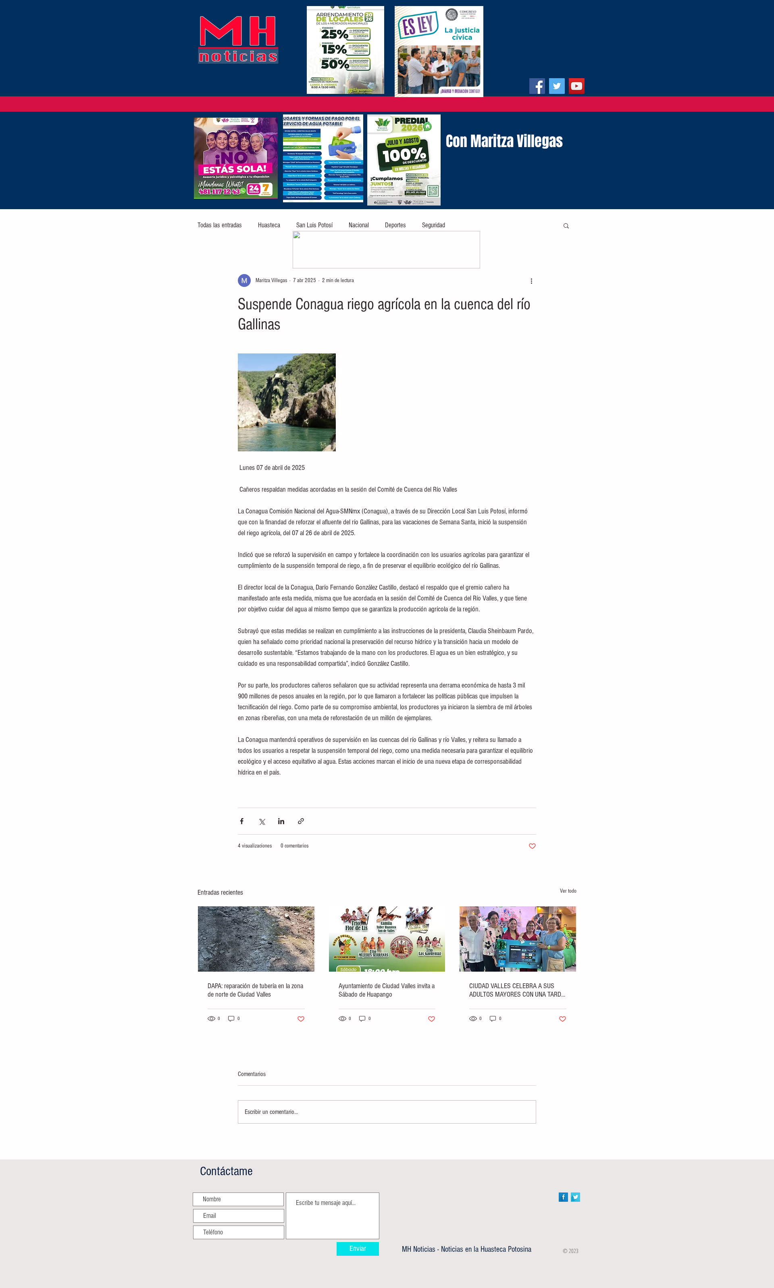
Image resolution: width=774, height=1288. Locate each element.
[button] (566, 225)
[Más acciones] (531, 280)
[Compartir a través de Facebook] (242, 821)
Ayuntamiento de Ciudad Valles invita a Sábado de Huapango (387, 990)
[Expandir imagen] (287, 402)
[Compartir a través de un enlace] (301, 821)
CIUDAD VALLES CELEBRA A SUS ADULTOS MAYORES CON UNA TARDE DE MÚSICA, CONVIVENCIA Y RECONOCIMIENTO (516, 990)
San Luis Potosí (314, 225)
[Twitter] (557, 86)
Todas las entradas (220, 225)
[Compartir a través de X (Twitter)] (261, 821)
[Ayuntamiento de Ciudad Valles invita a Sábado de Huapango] (387, 939)
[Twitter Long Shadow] (575, 1197)
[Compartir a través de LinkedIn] (281, 821)
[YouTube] (577, 86)
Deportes (395, 225)
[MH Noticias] (537, 86)
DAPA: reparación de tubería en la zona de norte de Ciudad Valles (255, 990)
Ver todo (568, 891)
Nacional (359, 225)
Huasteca (269, 225)
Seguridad (433, 225)
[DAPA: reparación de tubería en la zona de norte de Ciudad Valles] (256, 939)
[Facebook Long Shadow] (563, 1197)
